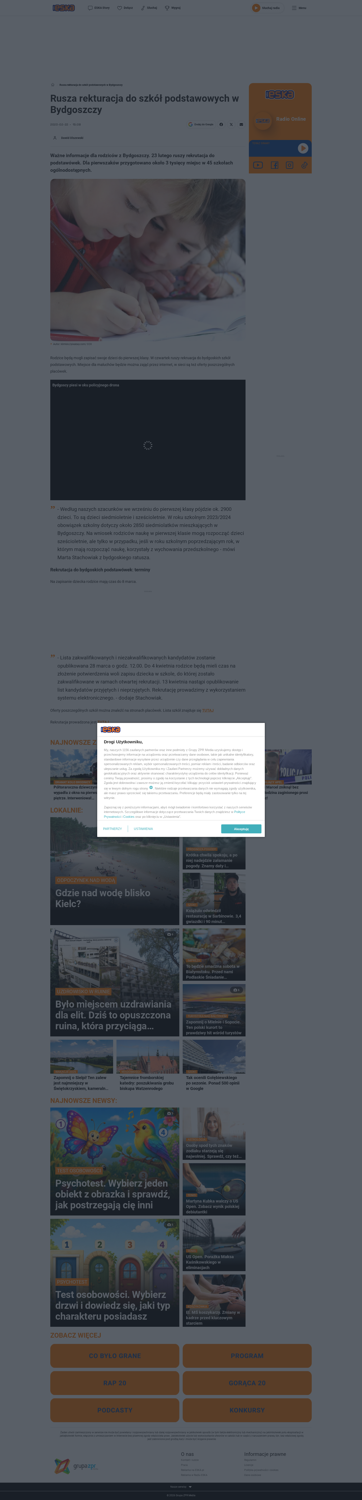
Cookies (128, 816)
